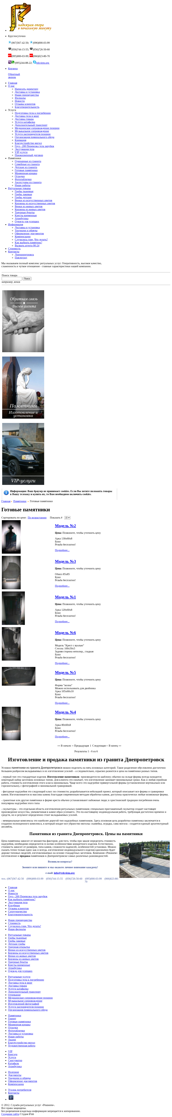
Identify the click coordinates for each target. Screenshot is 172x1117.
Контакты (13, 1092)
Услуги (12, 1057)
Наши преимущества (20, 920)
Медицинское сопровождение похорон (30, 997)
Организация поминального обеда (28, 1009)
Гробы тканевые (17, 937)
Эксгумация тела (18, 902)
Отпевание (14, 994)
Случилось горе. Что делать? (24, 926)
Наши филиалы (17, 929)
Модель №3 (65, 561)
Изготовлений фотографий (23, 1003)
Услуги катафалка (18, 988)
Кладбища (14, 905)
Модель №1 (65, 597)
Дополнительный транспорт (24, 991)
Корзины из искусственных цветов (28, 953)
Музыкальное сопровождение (25, 1000)
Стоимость (14, 923)
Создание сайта (10, 1114)
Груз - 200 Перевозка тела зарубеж (27, 896)
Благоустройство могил (21, 1042)
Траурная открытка (19, 947)
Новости (13, 893)
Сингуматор (15, 1060)
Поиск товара (9, 275)
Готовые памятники (19, 1021)
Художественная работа (21, 1045)
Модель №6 (65, 632)
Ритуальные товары (19, 934)
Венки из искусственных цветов (27, 950)
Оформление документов (22, 1081)
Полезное (13, 1072)
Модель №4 (65, 712)
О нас (11, 890)
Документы (14, 1075)
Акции (12, 1039)
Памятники (19, 501)
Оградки (13, 1027)
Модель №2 (65, 526)
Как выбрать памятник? (21, 899)
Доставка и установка (20, 1033)
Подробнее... (62, 550)
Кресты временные (19, 965)
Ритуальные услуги (19, 976)
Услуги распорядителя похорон (26, 1006)
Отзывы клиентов (18, 908)
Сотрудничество (17, 911)
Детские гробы (16, 943)
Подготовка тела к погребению (26, 979)
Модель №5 (65, 672)
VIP (10, 1051)
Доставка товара (17, 985)
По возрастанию (37, 517)
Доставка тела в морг (20, 982)
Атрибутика (15, 968)
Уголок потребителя (19, 1089)
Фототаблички (16, 1030)
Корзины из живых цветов (23, 959)
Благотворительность (20, 914)
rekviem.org (43, 62)
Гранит (12, 1018)
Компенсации (16, 1084)
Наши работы (16, 1036)
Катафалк (13, 1063)
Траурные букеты (18, 962)
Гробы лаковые (16, 940)
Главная (5, 501)
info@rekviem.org (64, 873)
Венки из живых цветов (22, 956)
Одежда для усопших (20, 971)
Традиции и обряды (19, 1078)
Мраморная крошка (19, 1024)
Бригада (12, 1054)
